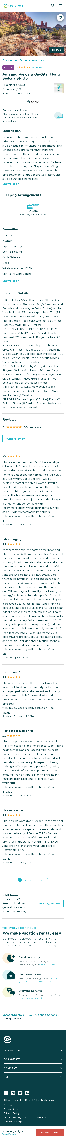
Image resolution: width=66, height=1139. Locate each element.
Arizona (39, 1015)
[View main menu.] (60, 6)
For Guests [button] (12, 1059)
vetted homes (47, 964)
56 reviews (38, 67)
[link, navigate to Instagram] (13, 1092)
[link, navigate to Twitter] (20, 1092)
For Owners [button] (13, 1050)
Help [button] (7, 1076)
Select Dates (49, 1132)
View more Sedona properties (25, 60)
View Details (9, 1134)
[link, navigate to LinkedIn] (27, 1092)
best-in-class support (30, 998)
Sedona (52, 1015)
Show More (9, 183)
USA (29, 1015)
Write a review (16, 438)
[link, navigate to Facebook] (6, 1092)
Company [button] (10, 1068)
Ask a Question (49, 903)
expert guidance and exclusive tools (39, 980)
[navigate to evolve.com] (7, 1040)
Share (35, 101)
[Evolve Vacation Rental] (13, 6)
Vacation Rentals (13, 1015)
